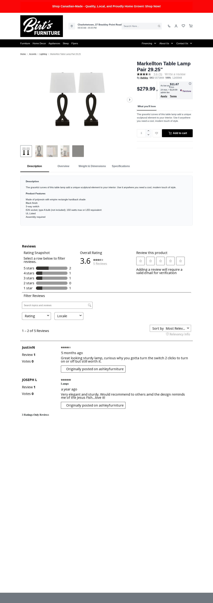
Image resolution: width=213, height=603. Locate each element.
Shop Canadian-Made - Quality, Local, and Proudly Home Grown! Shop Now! (106, 6)
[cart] (190, 26)
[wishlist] (183, 26)
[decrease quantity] (148, 135)
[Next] (129, 99)
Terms (173, 96)
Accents (32, 54)
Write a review (175, 74)
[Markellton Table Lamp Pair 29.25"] (77, 99)
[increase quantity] (148, 131)
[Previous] (25, 99)
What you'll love (147, 106)
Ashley (144, 77)
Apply (164, 96)
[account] (176, 26)
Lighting (43, 54)
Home (23, 54)
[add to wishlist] (157, 133)
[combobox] (142, 26)
